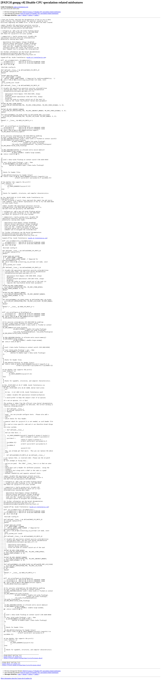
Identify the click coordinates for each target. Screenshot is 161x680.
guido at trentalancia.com (20, 7)
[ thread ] (24, 15)
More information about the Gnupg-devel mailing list (16, 678)
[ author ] (36, 15)
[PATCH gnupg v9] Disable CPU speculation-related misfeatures (39, 13)
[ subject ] (30, 15)
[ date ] (19, 15)
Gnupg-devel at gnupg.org (13, 656)
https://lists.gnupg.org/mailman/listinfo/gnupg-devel (23, 658)
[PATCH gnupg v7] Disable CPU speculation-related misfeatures (41, 12)
